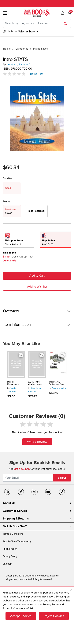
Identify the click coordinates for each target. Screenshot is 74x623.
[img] (14, 74)
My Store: (11, 31)
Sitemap (7, 563)
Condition (8, 178)
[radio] (36, 211)
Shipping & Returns (16, 518)
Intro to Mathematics (13, 383)
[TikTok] (62, 492)
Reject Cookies (54, 616)
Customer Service (15, 511)
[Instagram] (7, 492)
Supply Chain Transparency (17, 541)
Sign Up (62, 477)
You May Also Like (21, 343)
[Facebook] (21, 492)
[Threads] (34, 492)
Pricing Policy (10, 548)
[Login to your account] (62, 13)
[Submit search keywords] (66, 23)
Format (6, 201)
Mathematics (40, 48)
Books (7, 48)
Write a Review (37, 442)
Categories (22, 48)
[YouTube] (48, 492)
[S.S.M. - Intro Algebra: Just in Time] (37, 364)
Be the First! (36, 73)
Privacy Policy (10, 556)
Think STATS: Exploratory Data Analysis (56, 383)
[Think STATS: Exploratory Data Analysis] (58, 364)
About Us (9, 503)
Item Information (17, 324)
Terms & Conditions (13, 533)
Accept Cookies (20, 616)
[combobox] (37, 23)
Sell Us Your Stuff (15, 526)
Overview (11, 311)
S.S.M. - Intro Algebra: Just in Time (35, 383)
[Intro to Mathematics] (16, 364)
